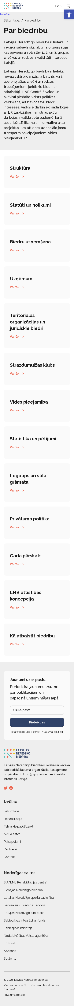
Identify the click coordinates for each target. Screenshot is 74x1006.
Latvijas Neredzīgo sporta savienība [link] (29, 897)
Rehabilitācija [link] (13, 819)
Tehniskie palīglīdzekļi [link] (19, 826)
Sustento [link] (10, 958)
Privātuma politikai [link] (52, 731)
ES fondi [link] (10, 943)
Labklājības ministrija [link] (18, 928)
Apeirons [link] (10, 951)
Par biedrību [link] (12, 849)
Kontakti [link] (10, 857)
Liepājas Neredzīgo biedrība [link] (23, 890)
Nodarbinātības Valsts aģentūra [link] (26, 935)
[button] (59, 6)
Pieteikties (37, 722)
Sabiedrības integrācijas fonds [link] (25, 920)
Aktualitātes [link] (12, 834)
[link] (69, 14)
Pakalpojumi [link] (12, 842)
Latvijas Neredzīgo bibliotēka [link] (24, 913)
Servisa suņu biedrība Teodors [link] (25, 905)
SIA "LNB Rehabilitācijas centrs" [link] (25, 882)
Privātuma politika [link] (14, 994)
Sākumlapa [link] (12, 20)
